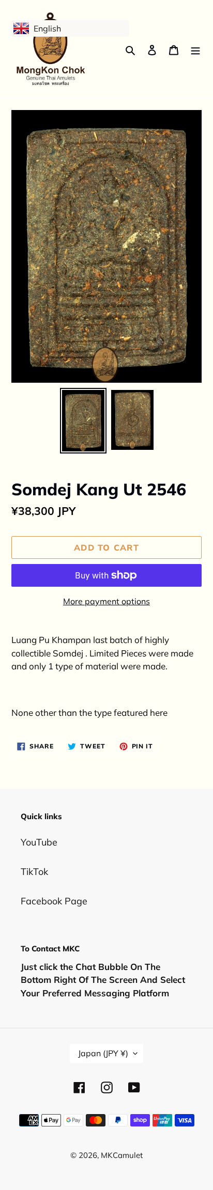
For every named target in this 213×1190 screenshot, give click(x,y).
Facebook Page (54, 901)
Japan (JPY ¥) (103, 1053)
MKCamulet (122, 1155)
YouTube (39, 842)
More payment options (106, 601)
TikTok (34, 872)
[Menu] (195, 49)
